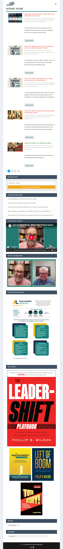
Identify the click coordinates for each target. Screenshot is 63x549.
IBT (53, 18)
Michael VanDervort (33, 18)
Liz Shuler (45, 20)
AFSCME (50, 18)
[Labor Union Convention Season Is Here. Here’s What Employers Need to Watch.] (15, 17)
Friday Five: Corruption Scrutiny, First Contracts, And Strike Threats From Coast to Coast (39, 47)
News (50, 52)
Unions (44, 21)
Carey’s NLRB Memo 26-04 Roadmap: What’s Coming (22, 199)
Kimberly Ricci (32, 50)
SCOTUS (49, 147)
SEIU (53, 52)
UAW (35, 21)
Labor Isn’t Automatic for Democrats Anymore (37, 143)
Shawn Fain (30, 21)
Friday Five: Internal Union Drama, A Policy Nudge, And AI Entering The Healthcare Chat (38, 79)
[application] (31, 237)
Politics (49, 20)
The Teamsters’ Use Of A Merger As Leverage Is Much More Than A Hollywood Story (30, 215)
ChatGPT (26, 84)
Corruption (48, 50)
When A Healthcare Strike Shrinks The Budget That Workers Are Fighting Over (29, 211)
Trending (30, 54)
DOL (30, 84)
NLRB (39, 116)
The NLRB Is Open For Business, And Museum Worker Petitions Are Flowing (39, 112)
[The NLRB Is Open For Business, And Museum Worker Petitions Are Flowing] (15, 114)
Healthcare (26, 52)
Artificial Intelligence (50, 83)
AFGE (46, 145)
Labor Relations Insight (38, 20)
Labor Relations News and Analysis (34, 544)
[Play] (8, 250)
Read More (29, 40)
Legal (53, 84)
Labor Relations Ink (28, 20)
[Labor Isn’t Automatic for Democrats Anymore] (15, 146)
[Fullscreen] (55, 250)
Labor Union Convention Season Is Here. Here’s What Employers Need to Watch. (39, 15)
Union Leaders (39, 21)
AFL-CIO (46, 18)
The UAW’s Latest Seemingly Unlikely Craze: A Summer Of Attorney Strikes (28, 207)
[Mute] (52, 250)
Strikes (25, 54)
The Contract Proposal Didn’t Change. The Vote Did (22, 203)
